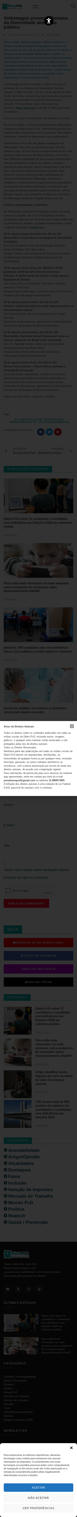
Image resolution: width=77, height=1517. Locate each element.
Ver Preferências (38, 1508)
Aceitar (38, 1487)
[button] (71, 1448)
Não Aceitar (38, 1497)
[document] (38, 758)
